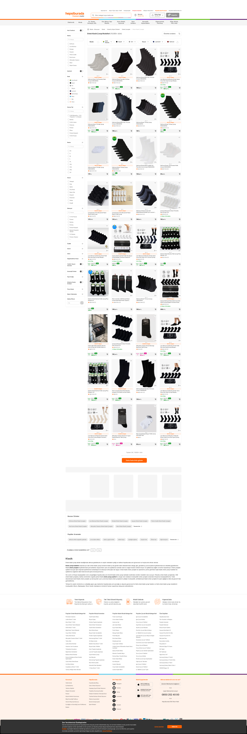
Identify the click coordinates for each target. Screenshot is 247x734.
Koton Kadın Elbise (117, 658)
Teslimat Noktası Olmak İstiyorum (97, 696)
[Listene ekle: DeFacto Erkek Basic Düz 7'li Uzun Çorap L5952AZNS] (155, 49)
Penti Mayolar (116, 635)
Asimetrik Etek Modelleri (95, 665)
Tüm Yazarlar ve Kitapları (165, 619)
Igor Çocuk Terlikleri (141, 664)
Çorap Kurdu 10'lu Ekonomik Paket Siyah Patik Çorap (97, 213)
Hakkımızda (69, 683)
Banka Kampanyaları (94, 701)
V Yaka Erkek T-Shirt (94, 668)
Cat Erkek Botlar (70, 664)
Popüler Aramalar (163, 622)
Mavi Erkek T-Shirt (70, 622)
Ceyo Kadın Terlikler (118, 643)
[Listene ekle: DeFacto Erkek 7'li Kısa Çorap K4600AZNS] (155, 94)
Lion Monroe (73, 46)
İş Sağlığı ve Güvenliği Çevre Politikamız (76, 704)
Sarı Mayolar (92, 657)
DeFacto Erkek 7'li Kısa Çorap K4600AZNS (144, 123)
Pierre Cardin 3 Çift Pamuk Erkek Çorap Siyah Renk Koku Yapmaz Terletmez (120, 299)
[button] (98, 88)
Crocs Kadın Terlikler (118, 619)
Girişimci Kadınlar (137, 10)
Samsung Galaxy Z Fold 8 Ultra (167, 660)
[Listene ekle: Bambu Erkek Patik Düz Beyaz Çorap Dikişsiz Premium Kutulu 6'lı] (131, 226)
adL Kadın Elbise (117, 625)
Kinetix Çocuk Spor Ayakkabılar (144, 658)
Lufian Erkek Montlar (71, 643)
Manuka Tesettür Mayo (118, 653)
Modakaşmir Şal (117, 641)
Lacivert (74, 91)
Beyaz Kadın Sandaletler (95, 633)
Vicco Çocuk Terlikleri (141, 653)
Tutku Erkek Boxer (70, 635)
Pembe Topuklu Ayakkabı (95, 635)
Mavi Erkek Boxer (93, 630)
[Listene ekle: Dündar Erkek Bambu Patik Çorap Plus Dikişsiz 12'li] (179, 226)
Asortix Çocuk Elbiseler (142, 627)
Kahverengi (75, 93)
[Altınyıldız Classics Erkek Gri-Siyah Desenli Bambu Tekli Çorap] (122, 418)
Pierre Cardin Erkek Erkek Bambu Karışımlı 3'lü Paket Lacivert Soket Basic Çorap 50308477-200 (121, 391)
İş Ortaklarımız (69, 685)
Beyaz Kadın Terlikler (94, 646)
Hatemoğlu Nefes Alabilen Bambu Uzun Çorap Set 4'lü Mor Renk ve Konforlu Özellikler (97, 346)
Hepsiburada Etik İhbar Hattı (170, 701)
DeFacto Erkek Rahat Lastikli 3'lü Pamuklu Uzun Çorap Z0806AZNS (145, 166)
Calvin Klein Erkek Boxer (72, 661)
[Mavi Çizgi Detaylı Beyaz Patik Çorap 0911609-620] (146, 418)
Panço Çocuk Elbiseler (142, 645)
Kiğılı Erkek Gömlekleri (71, 652)
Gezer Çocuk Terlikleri (141, 667)
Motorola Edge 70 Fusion (165, 646)
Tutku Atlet (68, 641)
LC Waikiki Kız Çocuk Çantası (143, 633)
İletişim (67, 707)
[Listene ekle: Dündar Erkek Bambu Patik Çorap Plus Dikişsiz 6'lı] (107, 271)
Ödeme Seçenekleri (94, 699)
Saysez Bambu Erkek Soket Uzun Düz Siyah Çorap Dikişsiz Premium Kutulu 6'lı (170, 301)
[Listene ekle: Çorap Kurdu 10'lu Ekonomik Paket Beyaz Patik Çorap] (131, 183)
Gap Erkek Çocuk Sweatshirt (143, 625)
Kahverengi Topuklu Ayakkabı (96, 660)
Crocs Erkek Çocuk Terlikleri (143, 648)
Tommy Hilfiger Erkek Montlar (73, 669)
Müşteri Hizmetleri (148, 10)
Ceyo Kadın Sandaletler (119, 667)
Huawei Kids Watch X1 (165, 630)
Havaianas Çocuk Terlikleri (143, 640)
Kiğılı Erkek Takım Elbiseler (72, 630)
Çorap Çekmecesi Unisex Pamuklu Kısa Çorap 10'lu (169, 211)
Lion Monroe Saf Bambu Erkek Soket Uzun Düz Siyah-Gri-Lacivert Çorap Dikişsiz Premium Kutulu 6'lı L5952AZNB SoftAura (145, 256)
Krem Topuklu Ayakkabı (95, 649)
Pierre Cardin (73, 54)
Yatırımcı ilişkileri (70, 688)
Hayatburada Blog (93, 683)
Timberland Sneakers (71, 649)
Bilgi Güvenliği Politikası (72, 699)
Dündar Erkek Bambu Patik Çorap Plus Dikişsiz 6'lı (98, 299)
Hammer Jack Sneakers (72, 646)
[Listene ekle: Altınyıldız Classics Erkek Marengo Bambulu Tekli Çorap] (155, 316)
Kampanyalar (127, 10)
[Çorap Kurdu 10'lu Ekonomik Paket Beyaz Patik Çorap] (122, 195)
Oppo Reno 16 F (163, 654)
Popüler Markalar (163, 625)
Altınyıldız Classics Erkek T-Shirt (74, 638)
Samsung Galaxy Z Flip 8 (165, 662)
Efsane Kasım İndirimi (164, 627)
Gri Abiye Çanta (93, 641)
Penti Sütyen (116, 630)
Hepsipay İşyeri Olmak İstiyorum (97, 688)
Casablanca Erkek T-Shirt (72, 667)
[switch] (81, 30)
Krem (73, 101)
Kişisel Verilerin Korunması (72, 696)
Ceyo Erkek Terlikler (71, 633)
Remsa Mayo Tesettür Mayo (120, 656)
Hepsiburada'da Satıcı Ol (175, 10)
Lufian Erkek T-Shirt (71, 619)
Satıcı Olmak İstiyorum (94, 685)
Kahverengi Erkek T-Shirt (95, 638)
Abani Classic (73, 65)
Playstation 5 (162, 643)
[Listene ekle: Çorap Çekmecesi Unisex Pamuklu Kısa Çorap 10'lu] (179, 183)
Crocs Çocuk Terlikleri (141, 622)
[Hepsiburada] (75, 13)
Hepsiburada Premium (161, 10)
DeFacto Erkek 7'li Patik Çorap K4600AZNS (96, 125)
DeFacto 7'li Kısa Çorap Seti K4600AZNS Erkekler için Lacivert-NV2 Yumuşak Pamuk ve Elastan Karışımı (145, 211)
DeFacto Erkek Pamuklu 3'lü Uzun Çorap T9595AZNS (145, 389)
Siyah (73, 83)
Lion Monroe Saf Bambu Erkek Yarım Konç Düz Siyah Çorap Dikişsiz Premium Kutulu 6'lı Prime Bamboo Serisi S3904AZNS (170, 391)
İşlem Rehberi (92, 704)
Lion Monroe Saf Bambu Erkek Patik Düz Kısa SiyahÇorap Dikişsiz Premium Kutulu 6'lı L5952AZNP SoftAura (169, 346)
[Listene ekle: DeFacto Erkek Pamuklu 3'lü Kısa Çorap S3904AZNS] (131, 49)
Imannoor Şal (116, 622)
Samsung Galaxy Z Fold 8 (166, 657)
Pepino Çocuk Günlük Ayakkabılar (145, 650)
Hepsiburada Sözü (164, 616)
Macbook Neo (163, 638)
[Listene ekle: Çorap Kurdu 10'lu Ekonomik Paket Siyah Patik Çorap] (107, 183)
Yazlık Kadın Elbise (94, 616)
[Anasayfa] (88, 29)
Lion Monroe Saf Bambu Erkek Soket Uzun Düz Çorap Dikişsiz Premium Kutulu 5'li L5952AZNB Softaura (97, 436)
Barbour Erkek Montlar (71, 654)
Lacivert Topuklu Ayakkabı (96, 652)
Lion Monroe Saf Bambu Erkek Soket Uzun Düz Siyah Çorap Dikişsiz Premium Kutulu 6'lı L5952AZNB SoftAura (170, 80)
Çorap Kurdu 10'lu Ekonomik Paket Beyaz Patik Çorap (121, 213)
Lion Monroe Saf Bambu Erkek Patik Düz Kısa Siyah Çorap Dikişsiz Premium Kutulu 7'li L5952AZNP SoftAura (97, 256)
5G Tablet (161, 649)
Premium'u (76, 16)
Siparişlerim (104, 10)
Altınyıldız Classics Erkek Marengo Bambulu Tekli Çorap (145, 346)
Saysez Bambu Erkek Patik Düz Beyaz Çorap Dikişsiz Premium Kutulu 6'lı (122, 256)
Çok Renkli (74, 80)
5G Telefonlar (162, 652)
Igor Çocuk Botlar (140, 619)
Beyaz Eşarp (92, 619)
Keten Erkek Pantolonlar (95, 625)
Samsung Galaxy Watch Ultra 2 (167, 665)
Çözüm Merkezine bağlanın (170, 684)
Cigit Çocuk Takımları (141, 661)
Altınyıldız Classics (74, 60)
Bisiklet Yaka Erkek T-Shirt (96, 643)
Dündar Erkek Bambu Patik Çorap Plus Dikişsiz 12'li (170, 254)
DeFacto (72, 43)
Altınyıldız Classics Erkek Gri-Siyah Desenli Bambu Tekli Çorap (121, 436)
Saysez (72, 52)
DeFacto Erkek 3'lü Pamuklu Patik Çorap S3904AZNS (97, 80)
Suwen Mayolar (117, 664)
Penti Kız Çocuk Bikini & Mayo (144, 630)
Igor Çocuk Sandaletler (142, 616)
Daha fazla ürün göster (134, 460)
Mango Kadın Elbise (118, 633)
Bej (72, 99)
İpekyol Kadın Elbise (118, 650)
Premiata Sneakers (70, 616)
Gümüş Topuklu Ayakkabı (95, 622)
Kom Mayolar (116, 661)
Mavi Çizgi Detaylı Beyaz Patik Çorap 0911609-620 (146, 434)
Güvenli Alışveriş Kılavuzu (72, 701)
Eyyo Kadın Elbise (117, 627)
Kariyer (67, 693)
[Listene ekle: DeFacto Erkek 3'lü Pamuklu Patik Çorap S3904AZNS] (107, 49)
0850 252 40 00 (170, 694)
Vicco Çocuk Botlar (141, 656)
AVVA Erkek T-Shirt (70, 627)
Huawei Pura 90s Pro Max (166, 633)
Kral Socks (72, 57)
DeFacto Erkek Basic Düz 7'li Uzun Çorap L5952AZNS (145, 78)
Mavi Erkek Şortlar (94, 662)
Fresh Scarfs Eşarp (117, 616)
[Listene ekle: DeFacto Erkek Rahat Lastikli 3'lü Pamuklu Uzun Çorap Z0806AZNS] (155, 137)
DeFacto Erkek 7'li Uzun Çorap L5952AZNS (144, 299)
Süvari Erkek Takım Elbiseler (73, 625)
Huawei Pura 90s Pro (164, 635)
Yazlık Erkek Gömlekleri (95, 627)
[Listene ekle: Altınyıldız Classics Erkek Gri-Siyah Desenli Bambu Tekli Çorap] (131, 406)
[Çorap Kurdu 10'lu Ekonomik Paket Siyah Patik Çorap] (98, 195)
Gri (72, 85)
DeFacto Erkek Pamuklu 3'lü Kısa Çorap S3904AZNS (120, 80)
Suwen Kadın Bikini (117, 669)
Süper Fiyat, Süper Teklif (115, 10)
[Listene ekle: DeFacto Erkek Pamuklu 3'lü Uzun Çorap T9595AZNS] (155, 361)
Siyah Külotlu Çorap (94, 654)
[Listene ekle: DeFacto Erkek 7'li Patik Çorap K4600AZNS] (107, 94)
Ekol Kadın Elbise (117, 638)
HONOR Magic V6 (164, 668)
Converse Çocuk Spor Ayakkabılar (145, 642)
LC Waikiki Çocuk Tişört (142, 669)
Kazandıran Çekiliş (164, 641)
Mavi (71, 62)
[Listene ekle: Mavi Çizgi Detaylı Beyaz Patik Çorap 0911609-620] (155, 406)
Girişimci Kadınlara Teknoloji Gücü (98, 693)
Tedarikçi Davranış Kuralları (96, 691)
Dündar (72, 49)
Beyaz (73, 88)
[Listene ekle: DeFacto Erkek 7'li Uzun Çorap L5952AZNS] (155, 271)
